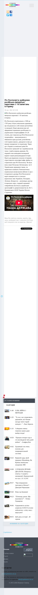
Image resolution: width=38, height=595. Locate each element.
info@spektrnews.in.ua (25, 579)
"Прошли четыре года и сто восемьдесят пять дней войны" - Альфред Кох (24, 440)
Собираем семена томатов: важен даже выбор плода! (22, 431)
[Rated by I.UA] (28, 555)
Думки (6, 559)
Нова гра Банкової (21, 492)
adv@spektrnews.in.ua (9, 574)
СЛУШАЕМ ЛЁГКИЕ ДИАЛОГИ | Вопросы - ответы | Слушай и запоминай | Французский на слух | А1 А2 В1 (24, 473)
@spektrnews (7, 532)
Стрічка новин (9, 553)
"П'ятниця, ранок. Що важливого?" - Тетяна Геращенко (22, 499)
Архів (6, 562)
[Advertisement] (19, 36)
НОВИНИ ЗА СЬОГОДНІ (19, 523)
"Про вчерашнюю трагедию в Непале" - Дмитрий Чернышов (22, 485)
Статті (6, 556)
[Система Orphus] (28, 549)
